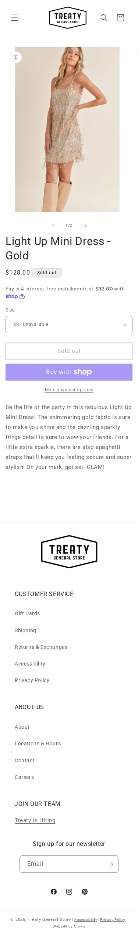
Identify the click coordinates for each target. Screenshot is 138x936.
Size (10, 310)
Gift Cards (27, 613)
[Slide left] (53, 226)
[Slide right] (85, 226)
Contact (25, 760)
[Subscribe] (110, 864)
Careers (24, 777)
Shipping (25, 630)
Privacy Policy (32, 680)
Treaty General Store (49, 919)
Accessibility (30, 664)
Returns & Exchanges (41, 647)
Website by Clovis (69, 926)
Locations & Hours (38, 743)
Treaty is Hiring (35, 820)
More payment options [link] (69, 389)
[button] (15, 18)
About (22, 727)
